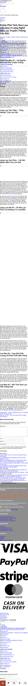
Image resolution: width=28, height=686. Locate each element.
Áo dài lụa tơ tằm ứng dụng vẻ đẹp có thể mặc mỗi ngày (13, 470)
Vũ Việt (2, 477)
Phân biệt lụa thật (6, 660)
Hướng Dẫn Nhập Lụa (7, 654)
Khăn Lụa (4, 637)
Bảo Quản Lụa (5, 663)
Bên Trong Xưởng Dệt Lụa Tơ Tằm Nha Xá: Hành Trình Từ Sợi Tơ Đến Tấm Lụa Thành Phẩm (13, 461)
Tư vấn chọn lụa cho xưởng (8, 662)
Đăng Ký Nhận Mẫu (6, 653)
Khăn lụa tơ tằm (5, 639)
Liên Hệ (3, 668)
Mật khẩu (3, 678)
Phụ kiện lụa (4, 647)
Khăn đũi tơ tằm (4, 613)
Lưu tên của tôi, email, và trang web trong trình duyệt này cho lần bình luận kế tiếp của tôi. (13, 447)
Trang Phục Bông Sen (6, 469)
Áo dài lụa (4, 59)
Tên (1, 438)
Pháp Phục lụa (5, 645)
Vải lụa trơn (3, 618)
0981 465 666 (14, 509)
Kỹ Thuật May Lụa (6, 80)
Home (3, 40)
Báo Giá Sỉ (4, 651)
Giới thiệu (4, 627)
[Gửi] (0, 5)
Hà (1, 472)
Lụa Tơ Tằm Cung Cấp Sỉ (18, 628)
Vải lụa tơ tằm (3, 617)
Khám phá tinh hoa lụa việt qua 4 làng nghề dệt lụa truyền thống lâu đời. (13, 56)
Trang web (3, 444)
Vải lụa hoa (3, 616)
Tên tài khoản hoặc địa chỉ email (9, 674)
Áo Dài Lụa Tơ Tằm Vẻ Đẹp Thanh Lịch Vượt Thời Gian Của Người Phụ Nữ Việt (13, 478)
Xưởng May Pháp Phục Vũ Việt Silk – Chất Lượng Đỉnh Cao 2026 (14, 475)
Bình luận (3, 426)
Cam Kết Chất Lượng (7, 656)
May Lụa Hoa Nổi (4, 666)
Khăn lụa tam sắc (4, 614)
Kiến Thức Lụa (5, 658)
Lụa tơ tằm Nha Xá (14, 196)
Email (2, 441)
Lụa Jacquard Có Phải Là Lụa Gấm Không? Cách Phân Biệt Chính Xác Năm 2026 (13, 466)
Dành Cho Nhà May (6, 64)
